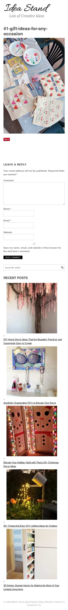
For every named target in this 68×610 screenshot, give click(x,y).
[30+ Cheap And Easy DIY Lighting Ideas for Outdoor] (31, 522)
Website (7, 232)
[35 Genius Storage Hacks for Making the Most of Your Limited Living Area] (31, 581)
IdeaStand (27, 9)
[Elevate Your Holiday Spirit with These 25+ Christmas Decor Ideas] (31, 458)
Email (7, 220)
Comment (8, 180)
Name (7, 209)
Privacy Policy (54, 602)
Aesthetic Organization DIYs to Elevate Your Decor (29, 403)
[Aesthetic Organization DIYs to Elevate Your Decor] (31, 399)
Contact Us (34, 605)
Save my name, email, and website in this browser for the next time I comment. (32, 249)
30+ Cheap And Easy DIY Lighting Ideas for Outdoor (30, 526)
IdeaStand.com (33, 602)
